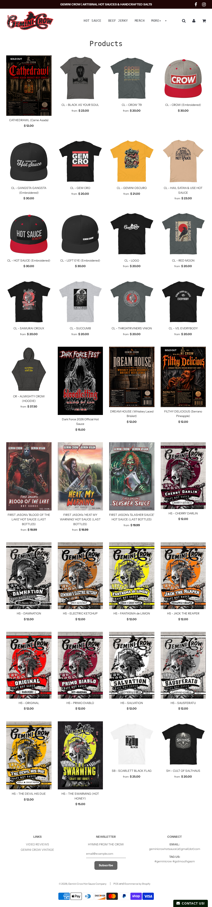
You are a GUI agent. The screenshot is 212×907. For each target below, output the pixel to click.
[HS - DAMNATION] (29, 575)
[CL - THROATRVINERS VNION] (131, 301)
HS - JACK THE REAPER (183, 613)
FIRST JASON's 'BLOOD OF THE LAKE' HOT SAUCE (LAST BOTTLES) (29, 519)
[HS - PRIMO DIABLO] (80, 665)
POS (115, 883)
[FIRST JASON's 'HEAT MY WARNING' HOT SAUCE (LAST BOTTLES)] (80, 476)
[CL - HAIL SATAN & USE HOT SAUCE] (183, 161)
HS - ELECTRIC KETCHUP (80, 613)
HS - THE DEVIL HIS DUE (29, 794)
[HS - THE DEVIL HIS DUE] (29, 755)
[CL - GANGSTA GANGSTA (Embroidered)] (29, 161)
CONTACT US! (192, 903)
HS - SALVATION (131, 703)
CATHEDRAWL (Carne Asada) (29, 120)
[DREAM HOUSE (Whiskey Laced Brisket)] (131, 377)
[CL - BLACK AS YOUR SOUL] (80, 78)
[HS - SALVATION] (131, 665)
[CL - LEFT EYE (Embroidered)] (80, 233)
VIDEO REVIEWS (37, 844)
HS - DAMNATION (29, 613)
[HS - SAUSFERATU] (183, 665)
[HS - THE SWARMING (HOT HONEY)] (80, 755)
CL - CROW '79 (132, 105)
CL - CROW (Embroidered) (183, 105)
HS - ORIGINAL (29, 703)
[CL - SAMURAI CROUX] (29, 301)
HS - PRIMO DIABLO (80, 703)
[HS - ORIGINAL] (29, 665)
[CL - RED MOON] (183, 233)
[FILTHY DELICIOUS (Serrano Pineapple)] (183, 377)
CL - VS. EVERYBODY (183, 328)
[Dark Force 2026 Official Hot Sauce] (80, 381)
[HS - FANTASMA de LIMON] (131, 575)
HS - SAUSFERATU (183, 703)
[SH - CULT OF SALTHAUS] (183, 744)
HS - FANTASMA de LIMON (131, 613)
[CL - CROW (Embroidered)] (183, 78)
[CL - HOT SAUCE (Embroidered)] (29, 233)
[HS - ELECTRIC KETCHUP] (80, 575)
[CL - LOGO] (131, 233)
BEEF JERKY (118, 21)
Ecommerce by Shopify (137, 883)
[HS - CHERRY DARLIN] (183, 475)
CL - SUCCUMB (80, 328)
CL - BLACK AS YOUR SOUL (80, 105)
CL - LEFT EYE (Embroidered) (80, 260)
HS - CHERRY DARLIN (183, 513)
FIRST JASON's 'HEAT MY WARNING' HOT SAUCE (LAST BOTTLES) (80, 519)
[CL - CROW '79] (131, 78)
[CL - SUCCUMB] (80, 301)
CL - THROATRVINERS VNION (132, 328)
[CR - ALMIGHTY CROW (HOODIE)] (29, 369)
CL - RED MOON (183, 260)
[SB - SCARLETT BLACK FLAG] (131, 744)
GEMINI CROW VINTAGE (37, 850)
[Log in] (193, 20)
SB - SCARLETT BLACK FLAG (132, 771)
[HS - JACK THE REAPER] (183, 575)
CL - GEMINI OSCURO (132, 188)
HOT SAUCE (92, 21)
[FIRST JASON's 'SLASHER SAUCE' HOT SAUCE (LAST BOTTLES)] (131, 476)
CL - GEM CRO (80, 188)
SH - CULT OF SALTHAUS (183, 771)
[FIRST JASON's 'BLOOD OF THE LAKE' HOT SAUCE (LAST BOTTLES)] (29, 476)
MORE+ (157, 21)
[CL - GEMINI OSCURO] (131, 161)
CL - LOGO (131, 260)
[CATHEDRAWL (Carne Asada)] (29, 85)
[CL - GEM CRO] (80, 161)
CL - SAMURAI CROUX (28, 328)
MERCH (140, 21)
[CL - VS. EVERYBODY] (183, 301)
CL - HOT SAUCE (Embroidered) (28, 260)
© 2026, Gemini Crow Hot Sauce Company (82, 883)
